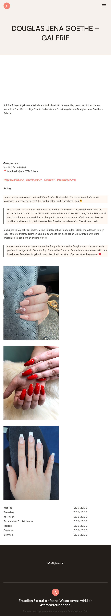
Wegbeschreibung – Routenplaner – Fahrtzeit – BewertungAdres (39, 180)
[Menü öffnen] (104, 5)
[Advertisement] (55, 82)
